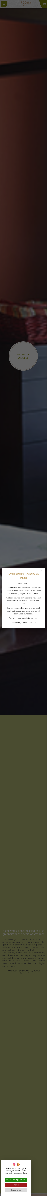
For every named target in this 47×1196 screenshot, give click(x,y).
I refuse (16, 1185)
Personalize (16, 1190)
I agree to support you (16, 1179)
